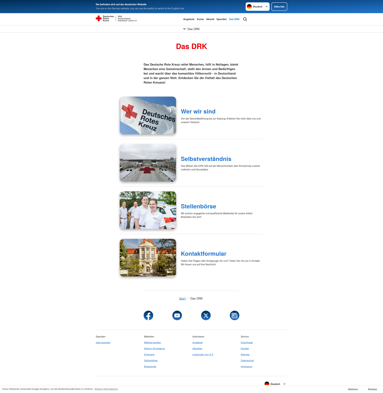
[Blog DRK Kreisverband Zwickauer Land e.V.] (234, 315)
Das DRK (234, 19)
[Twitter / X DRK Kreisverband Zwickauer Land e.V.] (206, 315)
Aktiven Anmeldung (154, 348)
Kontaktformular (203, 253)
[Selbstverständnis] (148, 163)
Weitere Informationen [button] (106, 389)
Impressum (246, 366)
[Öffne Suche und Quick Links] (245, 19)
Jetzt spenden (103, 342)
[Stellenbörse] (148, 210)
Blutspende (150, 366)
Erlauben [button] (372, 389)
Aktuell (210, 19)
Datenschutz (247, 360)
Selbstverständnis (206, 158)
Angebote (188, 19)
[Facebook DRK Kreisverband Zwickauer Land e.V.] (148, 315)
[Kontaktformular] (148, 258)
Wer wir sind (198, 111)
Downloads (247, 342)
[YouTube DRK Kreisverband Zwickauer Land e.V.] (177, 315)
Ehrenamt (149, 354)
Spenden (221, 19)
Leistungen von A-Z (202, 354)
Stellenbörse (198, 206)
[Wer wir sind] (148, 115)
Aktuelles (197, 348)
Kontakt (245, 348)
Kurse (200, 19)
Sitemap (245, 354)
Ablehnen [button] (353, 389)
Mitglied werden (152, 342)
